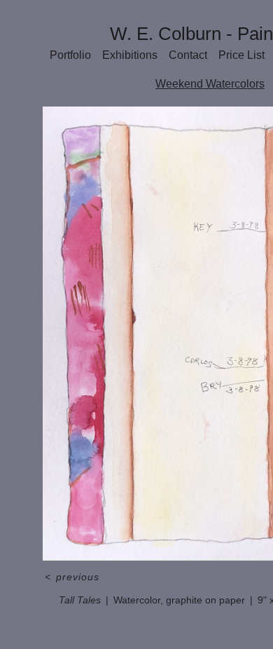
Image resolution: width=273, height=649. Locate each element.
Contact (187, 55)
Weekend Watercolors (210, 83)
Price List (240, 55)
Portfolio (73, 55)
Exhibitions (131, 55)
